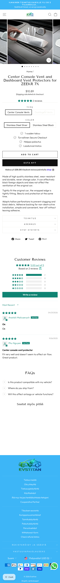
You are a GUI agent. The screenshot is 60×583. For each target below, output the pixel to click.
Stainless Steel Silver (16, 125)
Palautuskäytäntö (30, 523)
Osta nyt (30, 163)
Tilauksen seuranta (30, 510)
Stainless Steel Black (43, 125)
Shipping (20, 94)
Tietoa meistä (30, 480)
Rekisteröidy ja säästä (29, 545)
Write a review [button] (30, 294)
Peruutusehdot (30, 528)
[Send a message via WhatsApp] (54, 566)
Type (30, 107)
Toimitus (30, 218)
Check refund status (30, 537)
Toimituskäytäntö (30, 519)
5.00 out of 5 (37, 265)
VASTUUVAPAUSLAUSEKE (29, 551)
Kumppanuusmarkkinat (30, 515)
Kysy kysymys (30, 230)
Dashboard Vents (43, 112)
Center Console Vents (18, 112)
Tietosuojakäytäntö (30, 488)
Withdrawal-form (30, 532)
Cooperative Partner (30, 502)
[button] (25, 100)
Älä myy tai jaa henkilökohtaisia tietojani (30, 497)
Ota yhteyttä (30, 484)
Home (29, 71)
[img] (9, 312)
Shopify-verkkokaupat (30, 581)
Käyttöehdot (30, 493)
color (30, 120)
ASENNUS (30, 224)
